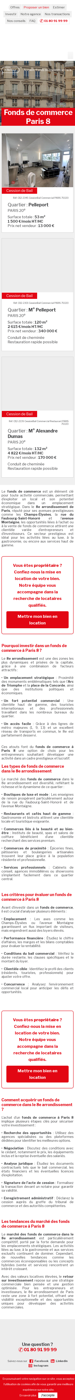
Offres (15, 7)
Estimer (59, 7)
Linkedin (62, 1361)
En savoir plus (27, 1395)
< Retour (10, 70)
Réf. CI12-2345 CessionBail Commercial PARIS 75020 (41, 198)
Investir (11, 14)
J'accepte (48, 1395)
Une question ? (39, 1347)
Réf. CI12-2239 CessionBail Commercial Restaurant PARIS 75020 (39, 422)
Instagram (41, 1365)
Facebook (41, 1361)
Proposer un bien (36, 7)
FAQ (32, 21)
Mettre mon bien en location (37, 620)
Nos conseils (16, 21)
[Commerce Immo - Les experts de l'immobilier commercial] (37, 1325)
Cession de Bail (19, 190)
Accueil (29, 70)
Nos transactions (57, 14)
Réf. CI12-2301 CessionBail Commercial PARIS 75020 (41, 303)
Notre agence (31, 14)
